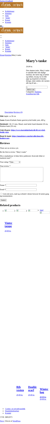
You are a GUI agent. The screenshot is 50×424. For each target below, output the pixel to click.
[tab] (9, 112)
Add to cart (30, 89)
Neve (2, 421)
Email (3, 189)
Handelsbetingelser (12, 411)
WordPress (16, 421)
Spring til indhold (6, 1)
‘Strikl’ (7, 18)
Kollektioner (9, 11)
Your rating (5, 162)
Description (9, 112)
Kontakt (8, 22)
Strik (7, 16)
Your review (5, 166)
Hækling (8, 14)
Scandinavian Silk (32, 94)
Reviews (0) (18, 112)
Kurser (7, 20)
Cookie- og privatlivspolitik (15, 409)
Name (3, 185)
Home (2, 55)
